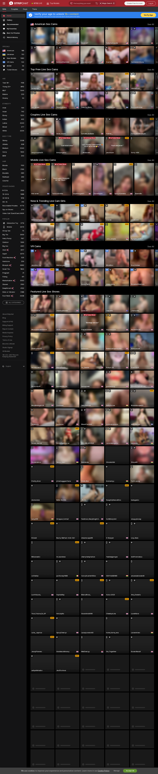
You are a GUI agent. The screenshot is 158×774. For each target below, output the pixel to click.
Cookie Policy (103, 771)
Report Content (7, 329)
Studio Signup (7, 347)
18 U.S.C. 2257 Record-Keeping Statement (10, 356)
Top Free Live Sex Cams (44, 69)
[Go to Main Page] (19, 3)
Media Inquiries (7, 333)
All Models (6, 351)
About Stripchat (8, 314)
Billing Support (7, 325)
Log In (151, 3)
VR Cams (35, 246)
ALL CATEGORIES (15, 302)
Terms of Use (7, 340)
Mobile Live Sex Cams (43, 159)
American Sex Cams (46, 24)
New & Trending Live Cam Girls (47, 200)
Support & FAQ (7, 321)
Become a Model (8, 344)
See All (151, 24)
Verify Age (148, 15)
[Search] (96, 3)
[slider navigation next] (152, 45)
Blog (4, 318)
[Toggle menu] (4, 3)
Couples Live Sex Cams (43, 114)
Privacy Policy (7, 336)
